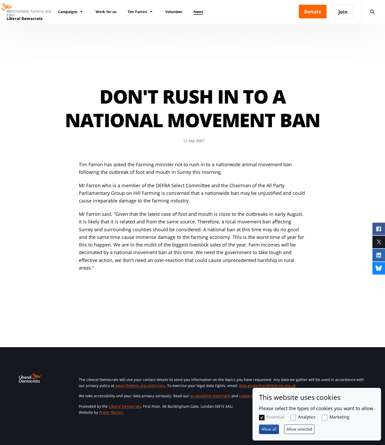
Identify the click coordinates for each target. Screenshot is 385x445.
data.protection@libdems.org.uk (267, 385)
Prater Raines (111, 412)
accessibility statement (210, 395)
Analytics (307, 417)
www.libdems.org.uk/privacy (140, 385)
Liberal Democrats (125, 406)
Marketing (339, 417)
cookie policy (250, 395)
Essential (275, 417)
